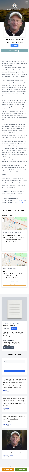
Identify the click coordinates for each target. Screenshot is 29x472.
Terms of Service (18, 466)
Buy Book (14, 328)
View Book (6, 328)
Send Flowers (14, 284)
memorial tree (21, 200)
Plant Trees (14, 248)
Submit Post (14, 371)
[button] (14, 222)
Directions (14, 245)
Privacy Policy (10, 466)
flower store (19, 202)
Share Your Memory (8, 347)
